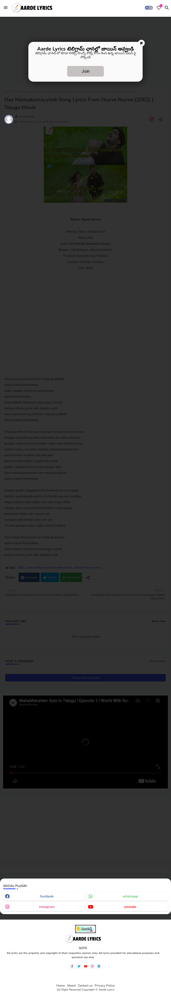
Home (60, 986)
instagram (47, 907)
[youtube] (85, 966)
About (71, 986)
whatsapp (130, 896)
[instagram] (92, 966)
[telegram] (99, 966)
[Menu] (5, 7)
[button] (149, 8)
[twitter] (79, 966)
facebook (47, 896)
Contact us (85, 986)
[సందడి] (85, 932)
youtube (130, 907)
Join (85, 71)
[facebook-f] (72, 966)
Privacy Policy (105, 986)
